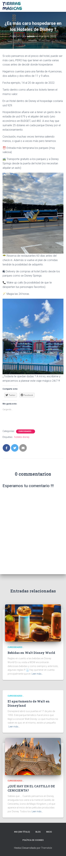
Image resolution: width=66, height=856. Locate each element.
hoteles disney (21, 437)
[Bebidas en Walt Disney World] (33, 622)
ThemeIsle (46, 848)
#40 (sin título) (22, 832)
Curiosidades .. (25, 431)
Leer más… (37, 673)
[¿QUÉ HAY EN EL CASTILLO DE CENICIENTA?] (33, 756)
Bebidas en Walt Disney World (31, 653)
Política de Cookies (33, 840)
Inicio (49, 832)
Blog (38, 832)
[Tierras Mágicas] (14, 6)
